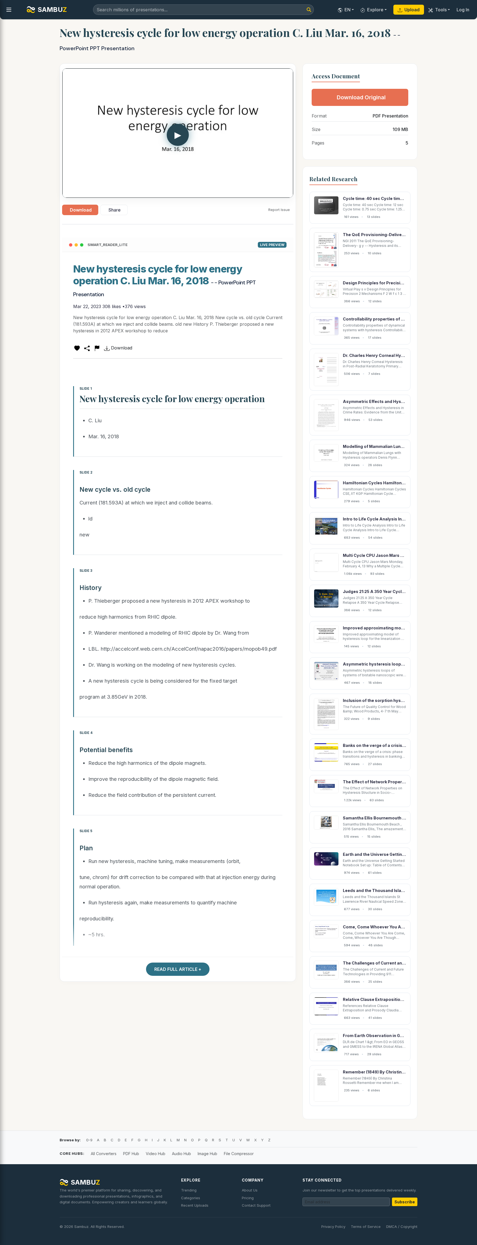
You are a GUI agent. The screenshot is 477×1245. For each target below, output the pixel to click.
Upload (412, 9)
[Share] (87, 348)
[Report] (97, 348)
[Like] (77, 348)
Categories (190, 1198)
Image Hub (207, 1153)
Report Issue (279, 209)
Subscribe (404, 1201)
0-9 (89, 1140)
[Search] (309, 9)
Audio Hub (181, 1153)
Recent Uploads (194, 1205)
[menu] (8, 9)
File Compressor (239, 1153)
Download (81, 210)
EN (347, 9)
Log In (463, 9)
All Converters (103, 1153)
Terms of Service (366, 1226)
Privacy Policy (333, 1226)
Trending (189, 1190)
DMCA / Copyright (401, 1226)
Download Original (361, 97)
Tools (441, 9)
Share (114, 210)
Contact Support (256, 1205)
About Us (250, 1190)
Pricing (248, 1198)
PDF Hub (131, 1153)
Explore (375, 9)
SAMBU (52, 10)
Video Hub (155, 1153)
